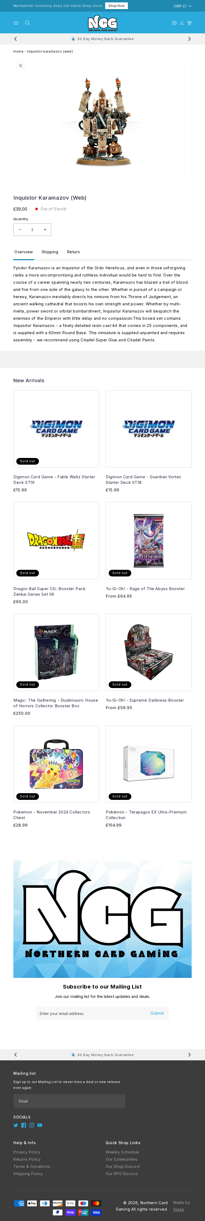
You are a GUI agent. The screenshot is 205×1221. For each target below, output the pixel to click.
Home (18, 51)
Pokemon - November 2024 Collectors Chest (51, 814)
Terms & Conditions (31, 1166)
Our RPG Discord (122, 1173)
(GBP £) (180, 6)
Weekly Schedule (122, 1152)
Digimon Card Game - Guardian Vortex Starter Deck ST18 (143, 479)
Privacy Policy (26, 1152)
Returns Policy (27, 1159)
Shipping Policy (28, 1173)
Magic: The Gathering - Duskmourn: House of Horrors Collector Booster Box (55, 703)
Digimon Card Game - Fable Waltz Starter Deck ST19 (54, 479)
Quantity (20, 219)
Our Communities (122, 1159)
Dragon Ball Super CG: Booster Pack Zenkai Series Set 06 (49, 591)
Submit (157, 1013)
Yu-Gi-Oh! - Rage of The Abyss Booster (145, 588)
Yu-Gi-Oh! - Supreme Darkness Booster (145, 700)
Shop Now (116, 6)
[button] (16, 23)
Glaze (178, 1209)
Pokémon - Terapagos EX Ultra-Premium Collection (146, 814)
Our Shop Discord (123, 1166)
